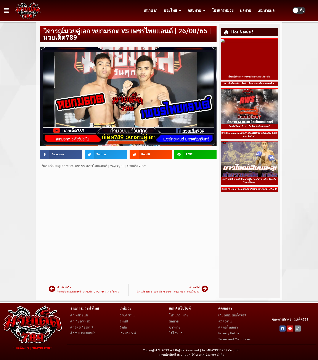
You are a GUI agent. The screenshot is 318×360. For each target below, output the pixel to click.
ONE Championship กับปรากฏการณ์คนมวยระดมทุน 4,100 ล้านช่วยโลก (249, 134)
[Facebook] (282, 328)
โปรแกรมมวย (223, 11)
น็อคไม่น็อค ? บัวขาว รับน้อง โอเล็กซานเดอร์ (249, 126)
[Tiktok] (298, 328)
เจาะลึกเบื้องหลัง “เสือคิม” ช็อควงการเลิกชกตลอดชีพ (249, 83)
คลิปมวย (194, 11)
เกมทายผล (266, 11)
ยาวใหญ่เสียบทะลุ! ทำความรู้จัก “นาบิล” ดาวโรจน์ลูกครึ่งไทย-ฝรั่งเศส (249, 181)
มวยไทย (170, 11)
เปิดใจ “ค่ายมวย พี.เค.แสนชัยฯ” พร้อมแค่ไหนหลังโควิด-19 (249, 189)
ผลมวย (245, 11)
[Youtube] (290, 328)
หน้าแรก (150, 11)
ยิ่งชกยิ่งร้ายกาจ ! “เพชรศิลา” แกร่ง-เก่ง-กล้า (249, 77)
